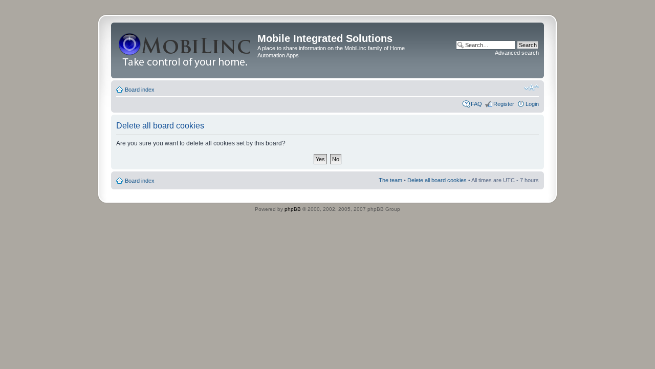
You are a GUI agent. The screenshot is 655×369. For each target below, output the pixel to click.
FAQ (476, 104)
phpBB (293, 209)
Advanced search (517, 53)
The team (390, 180)
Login (532, 104)
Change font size (531, 87)
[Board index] (185, 50)
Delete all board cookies (437, 180)
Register (503, 104)
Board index (140, 89)
